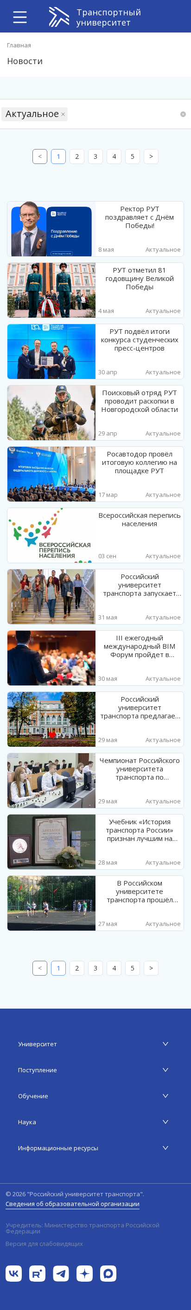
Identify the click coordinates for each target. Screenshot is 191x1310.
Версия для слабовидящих (44, 1243)
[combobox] (70, 114)
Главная (19, 45)
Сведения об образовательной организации (73, 1203)
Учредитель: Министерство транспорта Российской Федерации (82, 1228)
